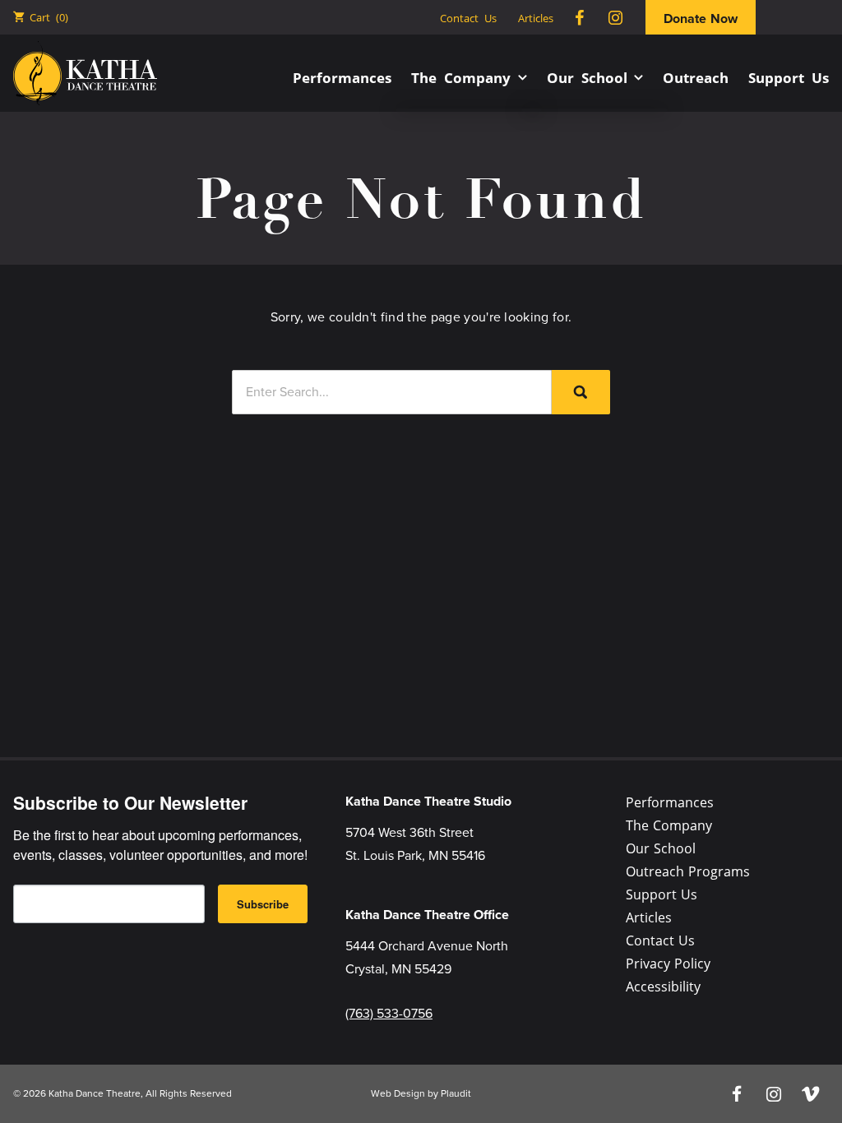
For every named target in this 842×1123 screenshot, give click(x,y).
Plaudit (456, 1093)
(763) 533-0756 (389, 1013)
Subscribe (263, 904)
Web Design (398, 1093)
